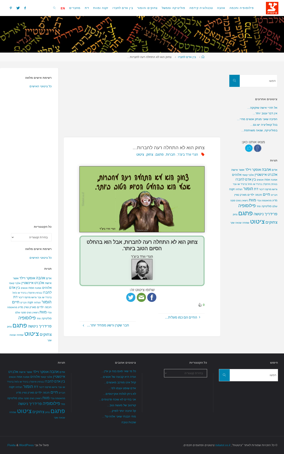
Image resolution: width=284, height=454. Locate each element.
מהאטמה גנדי (264, 200)
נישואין (35, 312)
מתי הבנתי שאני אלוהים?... (119, 416)
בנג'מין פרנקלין (34, 293)
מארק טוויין (30, 307)
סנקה (23, 312)
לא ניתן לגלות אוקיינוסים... (119, 393)
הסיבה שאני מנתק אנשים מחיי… (257, 119)
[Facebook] (25, 8)
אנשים (24, 288)
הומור (47, 302)
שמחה (20, 334)
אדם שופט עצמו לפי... (122, 388)
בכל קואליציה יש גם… (263, 124)
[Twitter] (18, 8)
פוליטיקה (47, 318)
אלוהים (47, 287)
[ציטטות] (272, 8)
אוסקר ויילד (27, 278)
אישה (48, 283)
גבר (39, 297)
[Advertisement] (142, 97)
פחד (39, 318)
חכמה (48, 307)
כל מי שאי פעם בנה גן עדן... (118, 371)
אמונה (38, 288)
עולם (17, 312)
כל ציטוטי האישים (41, 86)
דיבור (21, 297)
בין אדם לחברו (187, 57)
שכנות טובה (128, 422)
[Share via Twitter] (130, 297)
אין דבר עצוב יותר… (265, 113)
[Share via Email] (141, 297)
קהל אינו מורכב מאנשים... (120, 382)
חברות (170, 154)
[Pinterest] (10, 8)
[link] (55, 8)
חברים (23, 302)
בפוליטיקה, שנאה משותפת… (259, 130)
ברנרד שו (22, 293)
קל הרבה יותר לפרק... (122, 410)
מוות (43, 312)
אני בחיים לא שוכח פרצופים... (117, 399)
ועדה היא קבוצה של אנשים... (118, 376)
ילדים (40, 307)
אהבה (40, 278)
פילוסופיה (27, 317)
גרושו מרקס (31, 297)
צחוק (149, 154)
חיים (16, 302)
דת (15, 297)
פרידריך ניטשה (40, 326)
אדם (49, 278)
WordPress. (20, 445)
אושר (16, 278)
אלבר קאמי (15, 283)
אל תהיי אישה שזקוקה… (262, 107)
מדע (20, 307)
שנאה (13, 334)
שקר (49, 340)
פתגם (160, 154)
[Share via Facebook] (151, 297)
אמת (31, 287)
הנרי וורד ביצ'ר (188, 154)
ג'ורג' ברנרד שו (244, 184)
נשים (29, 312)
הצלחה (37, 302)
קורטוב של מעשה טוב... (121, 405)
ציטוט (140, 154)
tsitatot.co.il (222, 445)
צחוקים (46, 334)
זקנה (30, 302)
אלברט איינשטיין (32, 283)
